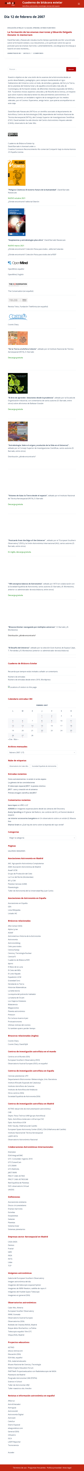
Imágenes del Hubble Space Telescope (23, 1292)
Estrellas (11, 1212)
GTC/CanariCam (14, 1162)
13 (23, 726)
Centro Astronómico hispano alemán (57, 120)
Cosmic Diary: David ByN (18, 1044)
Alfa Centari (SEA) (15, 926)
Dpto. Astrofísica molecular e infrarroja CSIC (26, 1119)
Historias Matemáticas (17, 987)
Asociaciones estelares (17, 1202)
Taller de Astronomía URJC (19, 1385)
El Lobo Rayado (14, 973)
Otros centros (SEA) (16, 1093)
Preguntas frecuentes (37, 1468)
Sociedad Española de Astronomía (44, 766)
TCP (9, 1265)
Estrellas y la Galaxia (24, 28)
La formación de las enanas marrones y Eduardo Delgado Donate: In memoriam (39, 33)
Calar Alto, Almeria (15, 1307)
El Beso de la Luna (15, 967)
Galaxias (11, 1219)
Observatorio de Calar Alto (18, 766)
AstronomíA (13, 1411)
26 (13, 735)
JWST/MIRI (12, 1172)
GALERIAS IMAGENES (16, 851)
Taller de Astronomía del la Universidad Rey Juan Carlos (30, 891)
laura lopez (12, 805)
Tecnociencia (13, 1445)
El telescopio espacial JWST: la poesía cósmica (26, 786)
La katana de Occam (16, 997)
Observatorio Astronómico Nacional (23, 1139)
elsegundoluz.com (15, 1428)
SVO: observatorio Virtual (18, 1186)
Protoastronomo (15, 1021)
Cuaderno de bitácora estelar (42, 2)
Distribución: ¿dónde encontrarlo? (22, 456)
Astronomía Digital (15, 1414)
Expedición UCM (14, 977)
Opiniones (36, 28)
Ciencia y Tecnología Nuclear (20, 953)
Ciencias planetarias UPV (18, 1076)
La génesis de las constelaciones (21, 782)
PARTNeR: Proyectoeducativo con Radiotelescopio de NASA (32, 1371)
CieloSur (11, 1421)
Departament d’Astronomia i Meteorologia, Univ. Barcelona (32, 1079)
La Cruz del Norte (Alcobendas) (20, 877)
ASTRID (11, 1347)
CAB (40, 114)
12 (13, 726)
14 (32, 726)
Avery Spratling (14, 812)
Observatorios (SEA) (16, 1321)
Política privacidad (54, 1468)
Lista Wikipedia (14, 910)
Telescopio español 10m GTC (20, 1331)
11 (71, 721)
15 (42, 726)
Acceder (11, 1452)
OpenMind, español (16, 269)
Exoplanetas (13, 1216)
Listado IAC (12, 913)
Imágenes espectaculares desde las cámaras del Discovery (41, 808)
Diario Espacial (14, 1425)
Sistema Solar (13, 1226)
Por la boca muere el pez (18, 1018)
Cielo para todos (14, 946)
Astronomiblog (14, 943)
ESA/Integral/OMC (15, 1155)
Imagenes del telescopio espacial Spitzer (24, 1285)
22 (42, 730)
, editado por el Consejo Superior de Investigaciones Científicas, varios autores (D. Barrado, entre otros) (41, 448)
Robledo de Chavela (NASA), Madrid (22, 1325)
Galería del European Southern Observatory (26, 1278)
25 (71, 730)
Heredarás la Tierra (16, 984)
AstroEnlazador (14, 1404)
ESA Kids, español (15, 1357)
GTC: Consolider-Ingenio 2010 (20, 1159)
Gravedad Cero (14, 980)
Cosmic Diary (13, 324)
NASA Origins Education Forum (20, 1368)
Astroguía (12, 1407)
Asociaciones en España (17, 903)
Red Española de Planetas (18, 1183)
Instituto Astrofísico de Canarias (21, 1086)
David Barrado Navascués (18, 111)
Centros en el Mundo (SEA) (19, 1056)
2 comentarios (38, 53)
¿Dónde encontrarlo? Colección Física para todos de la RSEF (32, 254)
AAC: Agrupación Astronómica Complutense (26, 863)
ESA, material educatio (17, 1361)
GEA (9, 906)
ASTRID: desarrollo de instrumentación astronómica (29, 1109)
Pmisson (11, 1014)
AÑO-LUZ (24, 805)
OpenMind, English (16, 274)
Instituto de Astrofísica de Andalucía (22, 1089)
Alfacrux (11, 1401)
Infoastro (12, 1435)
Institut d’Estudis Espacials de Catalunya (24, 1083)
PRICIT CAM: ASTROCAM (18, 1179)
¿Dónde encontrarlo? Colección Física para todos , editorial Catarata (35, 249)
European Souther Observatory (21, 1311)
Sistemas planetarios (47, 28)
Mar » (16, 739)
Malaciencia (13, 1004)
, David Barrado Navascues (37, 240)
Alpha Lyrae (13, 929)
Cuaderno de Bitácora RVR (19, 960)
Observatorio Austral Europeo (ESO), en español (28, 1063)
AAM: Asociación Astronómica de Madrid (24, 867)
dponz (10, 963)
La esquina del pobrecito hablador (22, 994)
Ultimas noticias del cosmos (19, 1025)
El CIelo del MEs (14, 970)
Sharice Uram (13, 824)
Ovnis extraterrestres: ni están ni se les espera (27, 779)
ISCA (10, 1438)
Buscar (71, 69)
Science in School (15, 1381)
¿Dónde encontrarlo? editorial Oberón (23, 201)
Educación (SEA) (14, 1354)
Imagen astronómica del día (19, 1281)
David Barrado (14, 146)
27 (23, 735)
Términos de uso (20, 1468)
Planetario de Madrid (16, 1374)
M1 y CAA (12, 880)
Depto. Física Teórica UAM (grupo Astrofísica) (26, 1115)
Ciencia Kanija (13, 950)
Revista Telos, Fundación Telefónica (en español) (28, 306)
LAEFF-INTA (13, 1136)
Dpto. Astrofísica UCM (17, 1122)
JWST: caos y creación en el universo (23, 789)
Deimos (11, 1245)
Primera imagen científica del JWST (22, 793)
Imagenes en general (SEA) (19, 1295)
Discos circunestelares (17, 1205)
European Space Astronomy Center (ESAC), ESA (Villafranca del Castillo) (37, 1129)
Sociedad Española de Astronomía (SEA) (24, 1096)
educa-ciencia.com (15, 1351)
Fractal (10, 1248)
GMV (10, 1252)
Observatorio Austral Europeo (20, 1318)
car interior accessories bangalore (22, 818)
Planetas (11, 1222)
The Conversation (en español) (20, 291)
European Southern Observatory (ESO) (24, 1060)
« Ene (10, 739)
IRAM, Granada (14, 1314)
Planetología (13, 887)
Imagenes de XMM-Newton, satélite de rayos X (27, 1288)
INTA (10, 1259)
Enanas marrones (15, 1209)
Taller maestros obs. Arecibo (20, 1388)
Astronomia (13, 939)
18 (71, 726)
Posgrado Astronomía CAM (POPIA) (22, 1378)
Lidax (10, 1262)
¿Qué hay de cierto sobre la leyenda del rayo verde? (43, 824)
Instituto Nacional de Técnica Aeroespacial (25, 1133)
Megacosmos (13, 1008)
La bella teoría (14, 991)
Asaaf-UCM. (13, 870)
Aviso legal (67, 1468)
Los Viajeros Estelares (17, 1001)
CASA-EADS (12, 1242)
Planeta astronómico (16, 1011)
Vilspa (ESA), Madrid (16, 1335)
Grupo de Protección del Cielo (20, 873)
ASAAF (10, 933)
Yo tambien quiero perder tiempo (21, 1028)
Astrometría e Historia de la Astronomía (24, 936)
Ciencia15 (12, 956)
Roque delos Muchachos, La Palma (22, 1328)
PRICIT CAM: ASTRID (16, 1176)
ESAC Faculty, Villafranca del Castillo (22, 1126)
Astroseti (11, 1418)
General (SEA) (13, 1431)
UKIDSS (11, 1189)
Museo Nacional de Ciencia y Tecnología (24, 1364)
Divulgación (11, 28)
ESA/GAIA (12, 1152)
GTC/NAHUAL (13, 1169)
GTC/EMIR (12, 1165)
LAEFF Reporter (14, 1442)
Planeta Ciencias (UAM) (17, 884)
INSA (10, 1255)
